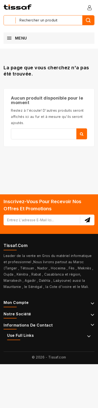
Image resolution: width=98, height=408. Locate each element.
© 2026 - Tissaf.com (49, 357)
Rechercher (81, 133)
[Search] (88, 20)
